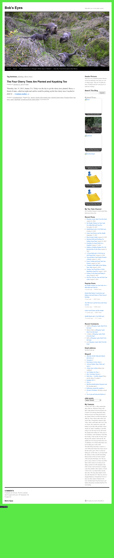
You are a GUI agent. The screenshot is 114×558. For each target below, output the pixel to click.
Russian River (68, 97)
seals (12, 99)
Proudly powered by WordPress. (95, 501)
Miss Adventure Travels (93, 374)
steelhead (17, 99)
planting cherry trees (57, 97)
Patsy (88, 382)
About (15, 69)
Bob (27, 84)
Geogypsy (89, 360)
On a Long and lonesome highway (96, 394)
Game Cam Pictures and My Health (96, 233)
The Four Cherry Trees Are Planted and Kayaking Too (37, 81)
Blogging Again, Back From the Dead (97, 219)
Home (9, 69)
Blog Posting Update (92, 237)
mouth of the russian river (43, 97)
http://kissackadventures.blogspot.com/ (97, 384)
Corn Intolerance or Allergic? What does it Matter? (35, 69)
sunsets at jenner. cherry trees (30, 99)
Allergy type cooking (92, 368)
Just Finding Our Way (92, 372)
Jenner (33, 97)
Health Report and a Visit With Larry (96, 229)
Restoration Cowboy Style (94, 362)
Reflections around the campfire (95, 388)
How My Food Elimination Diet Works (66, 69)
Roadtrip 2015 (90, 380)
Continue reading (22, 94)
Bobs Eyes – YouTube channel (95, 376)
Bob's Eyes (14, 7)
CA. (29, 97)
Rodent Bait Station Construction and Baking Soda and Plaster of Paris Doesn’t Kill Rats (96, 295)
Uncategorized (17, 97)
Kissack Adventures (92, 390)
